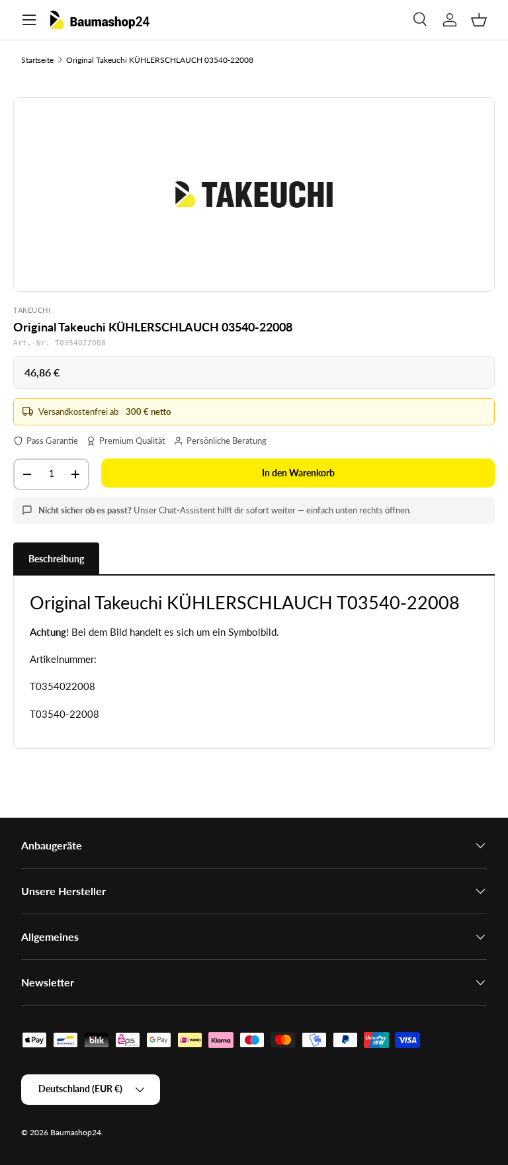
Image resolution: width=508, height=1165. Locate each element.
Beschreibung (56, 558)
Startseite (37, 60)
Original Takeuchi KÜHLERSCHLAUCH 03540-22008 (159, 60)
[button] (478, 19)
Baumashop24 (75, 1132)
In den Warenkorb (298, 472)
